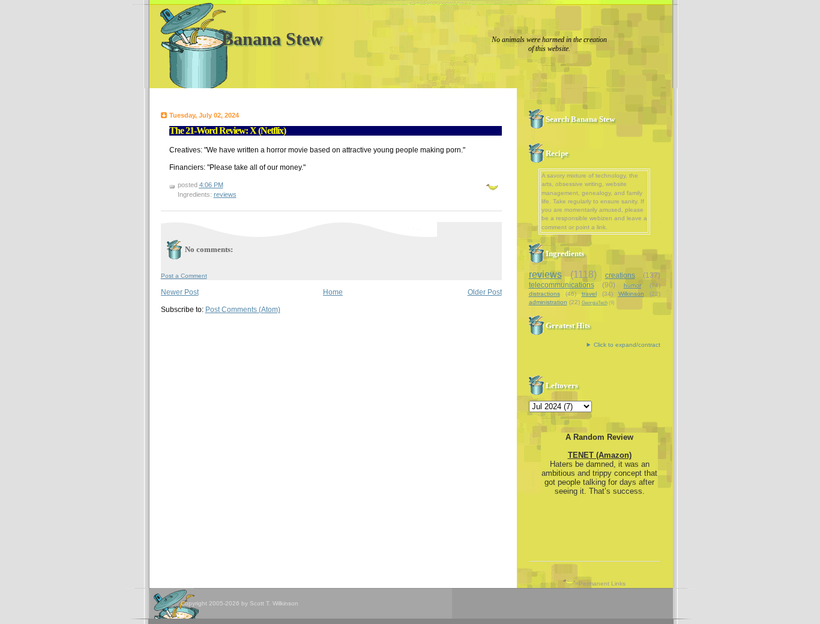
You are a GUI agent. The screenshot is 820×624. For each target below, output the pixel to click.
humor (632, 285)
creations (620, 275)
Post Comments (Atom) (242, 309)
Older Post (485, 292)
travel (589, 293)
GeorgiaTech (594, 302)
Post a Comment (184, 275)
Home (333, 292)
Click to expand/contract (627, 344)
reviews (225, 194)
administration (548, 302)
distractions (544, 293)
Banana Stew (272, 39)
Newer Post (180, 292)
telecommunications (561, 285)
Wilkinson (631, 293)
